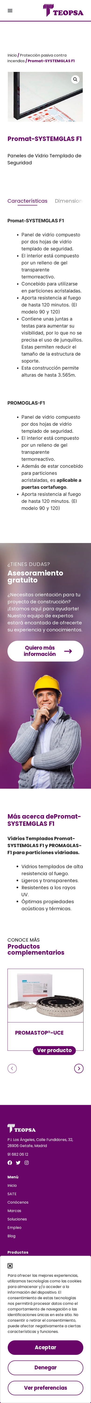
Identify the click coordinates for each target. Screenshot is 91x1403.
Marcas (14, 1210)
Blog (11, 1236)
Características (27, 201)
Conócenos (17, 1202)
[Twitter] (18, 1162)
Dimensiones (71, 201)
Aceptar (45, 1347)
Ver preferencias (45, 1388)
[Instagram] (26, 1162)
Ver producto (54, 1050)
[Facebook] (9, 1162)
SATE (12, 1194)
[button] (10, 1265)
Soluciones (17, 1219)
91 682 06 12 (17, 1154)
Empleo (14, 1227)
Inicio (12, 55)
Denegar (46, 1367)
